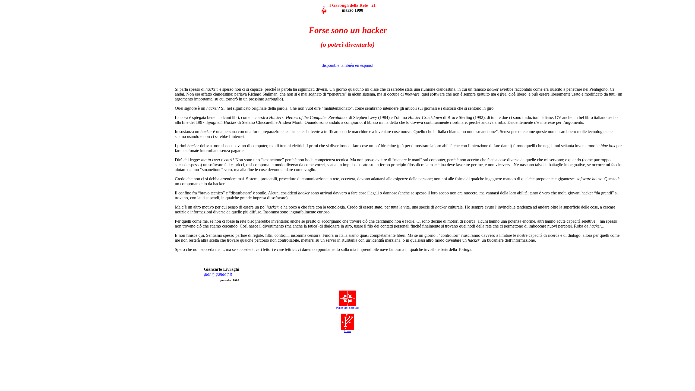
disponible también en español (347, 65)
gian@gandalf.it (218, 274)
